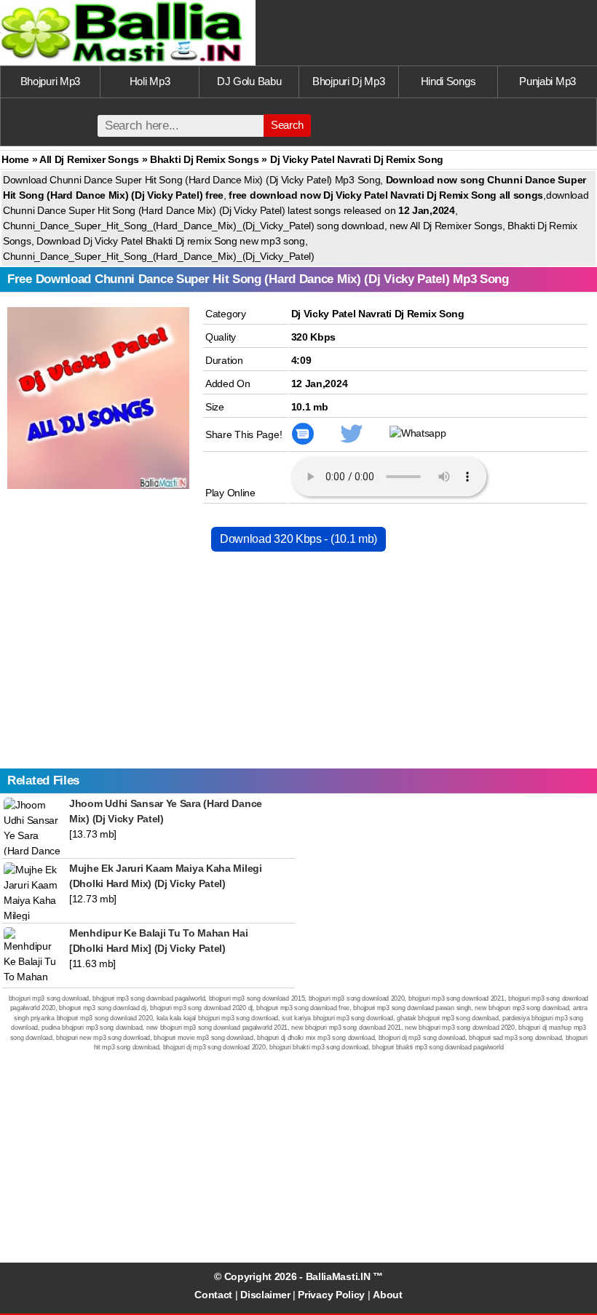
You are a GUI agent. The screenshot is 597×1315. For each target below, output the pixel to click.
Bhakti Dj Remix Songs (204, 159)
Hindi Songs (448, 81)
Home (15, 159)
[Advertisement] (298, 666)
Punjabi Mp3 (547, 81)
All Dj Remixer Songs (89, 159)
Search (287, 125)
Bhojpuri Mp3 (50, 81)
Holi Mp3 (150, 81)
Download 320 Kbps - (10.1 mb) (298, 539)
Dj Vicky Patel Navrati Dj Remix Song (377, 313)
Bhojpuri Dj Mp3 (348, 81)
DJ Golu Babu (249, 81)
